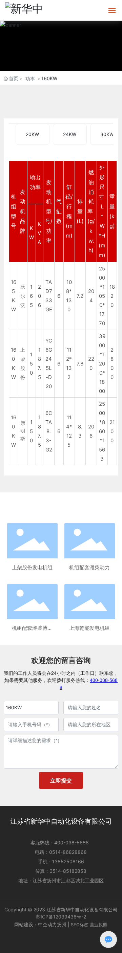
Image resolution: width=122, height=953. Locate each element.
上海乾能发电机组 (89, 628)
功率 (30, 79)
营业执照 (98, 924)
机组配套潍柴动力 (89, 567)
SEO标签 (79, 924)
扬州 (61, 924)
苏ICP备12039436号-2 (61, 916)
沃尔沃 (22, 296)
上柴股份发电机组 (32, 567)
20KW (32, 134)
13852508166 (68, 861)
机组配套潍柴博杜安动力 (32, 629)
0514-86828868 (68, 852)
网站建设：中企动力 (35, 924)
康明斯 (22, 431)
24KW (69, 134)
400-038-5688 (71, 842)
